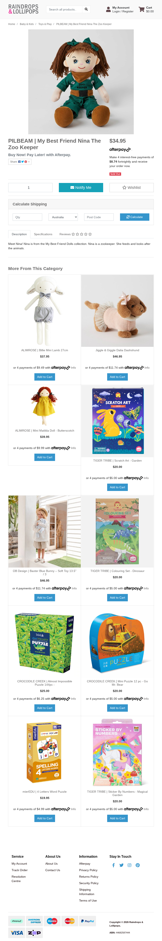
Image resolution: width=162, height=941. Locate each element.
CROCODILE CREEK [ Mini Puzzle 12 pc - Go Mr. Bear (117, 683)
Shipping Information (86, 892)
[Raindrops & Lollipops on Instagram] (129, 865)
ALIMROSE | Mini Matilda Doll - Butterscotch (44, 430)
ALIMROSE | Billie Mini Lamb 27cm (44, 350)
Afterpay (84, 863)
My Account (19, 863)
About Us (51, 863)
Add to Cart (44, 376)
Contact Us (52, 870)
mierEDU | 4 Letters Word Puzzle (45, 791)
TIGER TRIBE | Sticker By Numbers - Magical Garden (117, 793)
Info (73, 367)
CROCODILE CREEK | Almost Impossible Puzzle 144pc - (44, 683)
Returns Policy (88, 876)
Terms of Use (88, 900)
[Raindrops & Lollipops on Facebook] (113, 865)
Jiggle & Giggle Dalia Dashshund (117, 350)
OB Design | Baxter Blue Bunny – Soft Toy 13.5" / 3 (44, 572)
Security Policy (89, 883)
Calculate (136, 217)
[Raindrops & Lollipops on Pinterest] (137, 865)
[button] (120, 9)
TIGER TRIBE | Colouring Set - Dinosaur (117, 571)
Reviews (65, 234)
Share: (14, 161)
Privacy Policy (88, 870)
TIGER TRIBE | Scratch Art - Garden (117, 460)
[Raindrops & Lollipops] (24, 9)
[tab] (19, 234)
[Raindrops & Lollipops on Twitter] (121, 865)
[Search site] (86, 9)
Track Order (20, 870)
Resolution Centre (19, 879)
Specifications (43, 234)
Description (19, 234)
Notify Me (82, 187)
